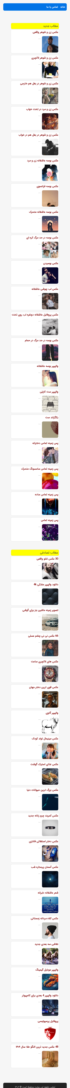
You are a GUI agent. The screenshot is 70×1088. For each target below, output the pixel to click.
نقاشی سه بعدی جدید (46, 944)
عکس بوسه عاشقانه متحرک (43, 212)
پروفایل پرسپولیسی (48, 1021)
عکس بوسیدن (50, 263)
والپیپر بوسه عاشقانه (47, 366)
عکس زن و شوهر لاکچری (44, 58)
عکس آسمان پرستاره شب (44, 867)
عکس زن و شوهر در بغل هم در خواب (38, 135)
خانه (62, 7)
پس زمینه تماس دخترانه (45, 443)
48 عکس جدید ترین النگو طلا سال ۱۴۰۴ (37, 1047)
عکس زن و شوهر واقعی (45, 32)
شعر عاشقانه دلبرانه (48, 893)
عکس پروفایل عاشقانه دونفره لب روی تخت (35, 315)
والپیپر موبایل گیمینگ (46, 970)
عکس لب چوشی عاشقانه (45, 289)
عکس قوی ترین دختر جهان (43, 687)
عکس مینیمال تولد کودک (45, 739)
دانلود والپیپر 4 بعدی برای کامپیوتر (40, 995)
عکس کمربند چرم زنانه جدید (43, 816)
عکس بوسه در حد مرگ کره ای (42, 238)
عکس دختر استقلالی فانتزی (43, 841)
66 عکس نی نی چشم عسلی (43, 636)
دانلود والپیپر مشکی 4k (46, 584)
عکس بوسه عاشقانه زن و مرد (42, 161)
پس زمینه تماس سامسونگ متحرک (39, 469)
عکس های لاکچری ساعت (44, 662)
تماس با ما (52, 7)
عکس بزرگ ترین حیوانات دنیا (42, 790)
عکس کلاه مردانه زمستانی (44, 918)
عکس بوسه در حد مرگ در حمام (41, 340)
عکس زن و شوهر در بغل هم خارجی (39, 83)
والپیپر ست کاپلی (49, 392)
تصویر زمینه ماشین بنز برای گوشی (40, 610)
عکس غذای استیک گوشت (44, 764)
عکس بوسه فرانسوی (47, 186)
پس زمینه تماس (49, 520)
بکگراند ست (51, 417)
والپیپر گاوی (52, 713)
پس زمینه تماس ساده (46, 494)
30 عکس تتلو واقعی (47, 559)
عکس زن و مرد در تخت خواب (42, 109)
